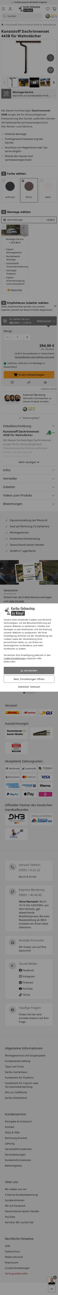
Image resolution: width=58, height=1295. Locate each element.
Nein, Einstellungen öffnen (29, 679)
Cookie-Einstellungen (15, 658)
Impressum (35, 686)
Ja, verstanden (29, 670)
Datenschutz (23, 686)
